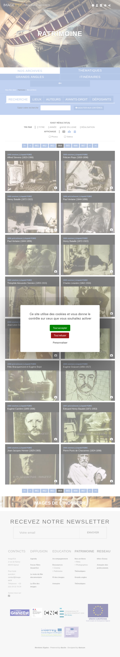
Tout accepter (60, 328)
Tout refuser (60, 335)
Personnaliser (60, 342)
